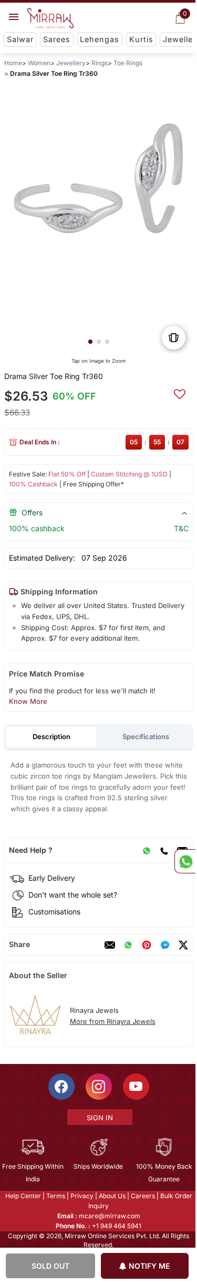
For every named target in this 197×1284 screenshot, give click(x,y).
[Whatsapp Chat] (184, 861)
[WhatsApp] (146, 850)
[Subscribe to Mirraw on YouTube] (135, 1086)
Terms (54, 1196)
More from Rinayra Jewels (112, 1021)
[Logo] (50, 18)
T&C (180, 528)
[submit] (179, 392)
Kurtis (141, 39)
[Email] (109, 945)
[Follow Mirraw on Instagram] (98, 1086)
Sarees (56, 39)
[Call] (163, 850)
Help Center (22, 1196)
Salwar (20, 39)
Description (51, 736)
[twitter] (183, 945)
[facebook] (164, 945)
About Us (111, 1196)
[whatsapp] (127, 945)
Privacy (80, 1196)
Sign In (99, 1117)
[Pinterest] (146, 945)
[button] (90, 342)
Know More (27, 701)
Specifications (145, 736)
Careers (142, 1196)
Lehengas (99, 39)
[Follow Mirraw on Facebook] (60, 1086)
